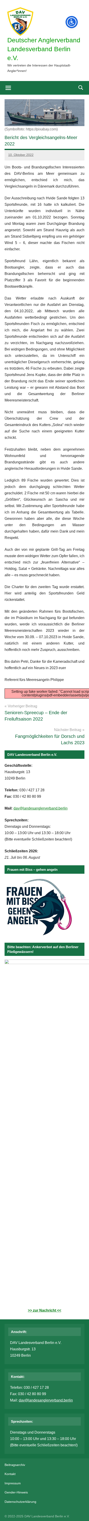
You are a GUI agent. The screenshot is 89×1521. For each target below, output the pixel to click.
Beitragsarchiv (15, 1465)
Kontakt (10, 1474)
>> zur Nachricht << (44, 1310)
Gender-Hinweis (16, 1492)
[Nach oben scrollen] (79, 1511)
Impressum (13, 1483)
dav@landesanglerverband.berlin (40, 808)
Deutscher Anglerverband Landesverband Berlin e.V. (43, 49)
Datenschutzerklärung (20, 1501)
